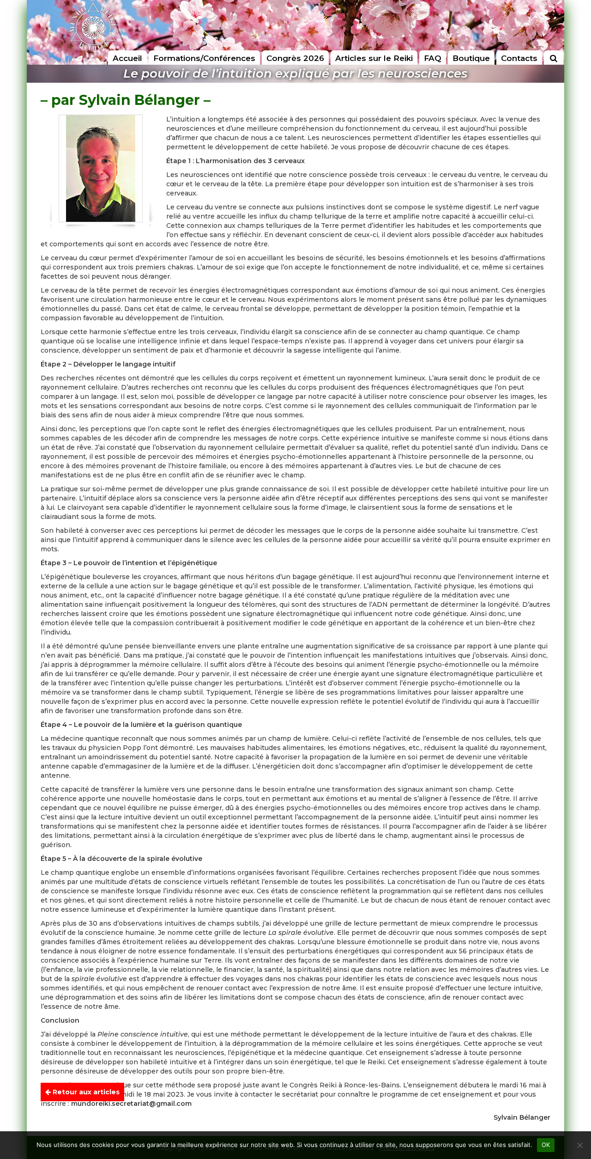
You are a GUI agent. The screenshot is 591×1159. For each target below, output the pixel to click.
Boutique (471, 58)
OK (546, 1144)
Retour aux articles (85, 1092)
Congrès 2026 (295, 58)
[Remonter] (574, 1093)
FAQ (432, 58)
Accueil (127, 58)
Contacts (519, 58)
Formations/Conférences (204, 58)
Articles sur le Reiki (374, 58)
